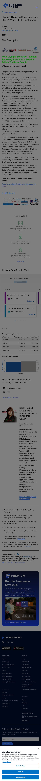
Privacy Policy (7, 762)
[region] (20, 763)
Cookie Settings (20, 766)
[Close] (38, 749)
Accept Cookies (20, 777)
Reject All (20, 771)
